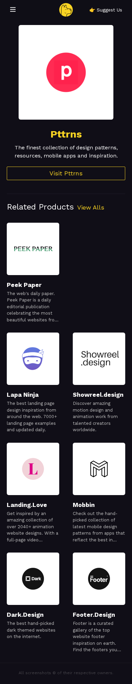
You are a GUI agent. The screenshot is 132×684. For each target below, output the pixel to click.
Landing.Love (27, 504)
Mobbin (84, 504)
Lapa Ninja (23, 394)
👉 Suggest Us (105, 10)
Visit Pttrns (66, 173)
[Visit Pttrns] (66, 72)
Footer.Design (94, 614)
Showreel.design (98, 394)
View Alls (90, 207)
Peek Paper (24, 284)
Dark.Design (25, 614)
